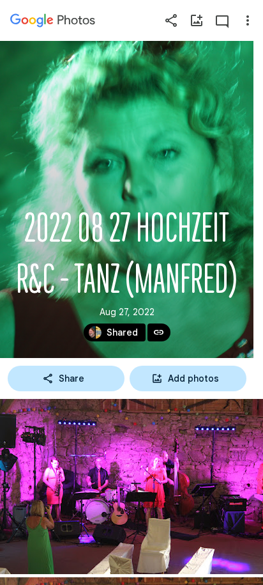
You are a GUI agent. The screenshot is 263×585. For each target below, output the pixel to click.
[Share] (171, 20)
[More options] (247, 20)
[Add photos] (196, 20)
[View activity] (222, 20)
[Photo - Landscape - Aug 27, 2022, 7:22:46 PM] (131, 486)
